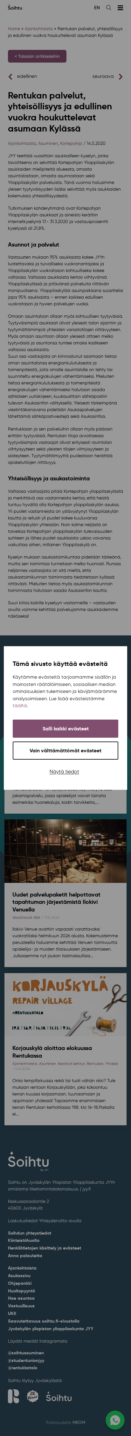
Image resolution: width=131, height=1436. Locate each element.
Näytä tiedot (64, 772)
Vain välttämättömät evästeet (65, 750)
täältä (20, 705)
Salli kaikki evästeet (66, 728)
